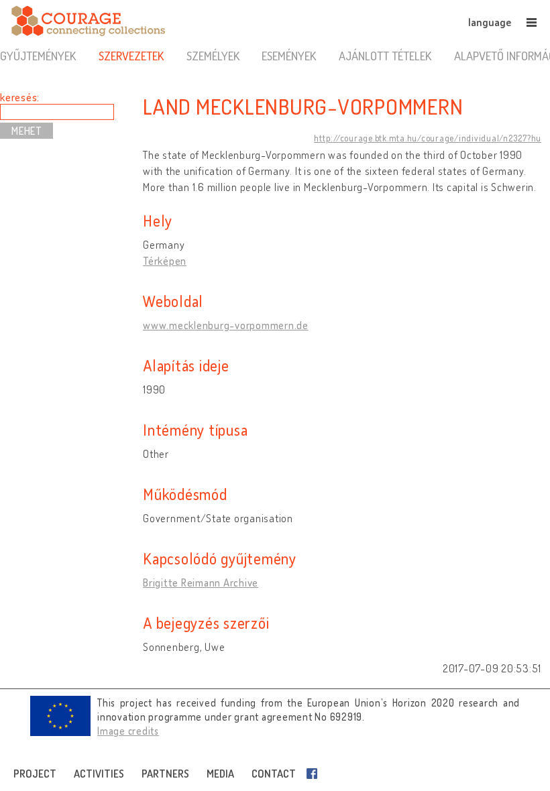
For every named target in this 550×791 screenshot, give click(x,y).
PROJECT (34, 773)
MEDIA (220, 773)
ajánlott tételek (385, 55)
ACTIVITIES (99, 773)
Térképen (164, 260)
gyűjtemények (38, 55)
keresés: (20, 97)
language (489, 22)
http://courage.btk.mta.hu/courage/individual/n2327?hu (427, 138)
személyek (212, 55)
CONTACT (274, 773)
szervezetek (131, 55)
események (289, 55)
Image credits (128, 731)
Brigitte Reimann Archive (200, 582)
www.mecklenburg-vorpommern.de (226, 325)
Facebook (315, 773)
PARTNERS (165, 773)
